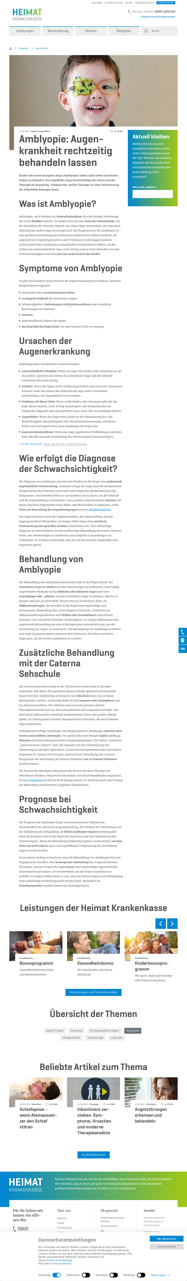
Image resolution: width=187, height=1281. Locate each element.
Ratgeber (24, 48)
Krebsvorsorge (95, 1037)
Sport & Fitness (54, 1030)
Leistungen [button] (25, 31)
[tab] (183, 632)
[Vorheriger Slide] (160, 923)
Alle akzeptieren (166, 1238)
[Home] (10, 48)
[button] (159, 31)
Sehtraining (36, 780)
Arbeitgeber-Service (144, 2)
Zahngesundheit (71, 1037)
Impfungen (117, 1037)
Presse (60, 1223)
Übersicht (62, 1218)
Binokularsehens (100, 509)
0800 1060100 (165, 11)
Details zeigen (158, 1275)
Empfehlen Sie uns (114, 2)
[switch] (86, 1275)
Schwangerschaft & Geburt (104, 1030)
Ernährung (76, 1030)
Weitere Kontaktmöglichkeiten (158, 17)
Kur (102, 1230)
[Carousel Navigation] (93, 924)
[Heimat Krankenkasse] (25, 14)
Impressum (65, 1263)
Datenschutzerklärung (59, 1260)
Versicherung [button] (58, 31)
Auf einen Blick (64, 1228)
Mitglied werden (166, 2)
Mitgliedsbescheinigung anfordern (112, 1219)
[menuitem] (25, 31)
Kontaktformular (151, 1232)
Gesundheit (42, 48)
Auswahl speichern (166, 1247)
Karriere (129, 2)
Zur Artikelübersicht (93, 1154)
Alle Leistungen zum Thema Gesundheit (93, 992)
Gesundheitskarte (109, 1226)
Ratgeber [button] (123, 31)
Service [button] (91, 31)
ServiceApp (97, 2)
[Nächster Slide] (172, 923)
